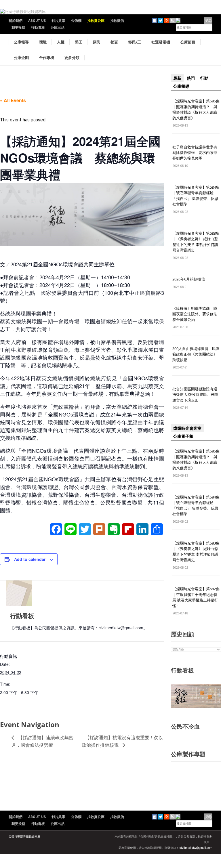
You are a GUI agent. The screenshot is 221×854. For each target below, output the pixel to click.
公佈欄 (76, 21)
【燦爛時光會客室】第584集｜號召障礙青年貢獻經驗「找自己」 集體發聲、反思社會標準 (196, 196)
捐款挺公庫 (95, 21)
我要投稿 (18, 28)
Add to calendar (29, 559)
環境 (43, 42)
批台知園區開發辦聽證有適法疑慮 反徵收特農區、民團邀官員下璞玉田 (195, 394)
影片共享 (58, 21)
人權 (60, 42)
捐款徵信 (117, 21)
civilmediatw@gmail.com (196, 847)
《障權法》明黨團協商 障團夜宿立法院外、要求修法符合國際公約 (194, 314)
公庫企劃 (21, 57)
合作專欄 (46, 57)
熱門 (191, 78)
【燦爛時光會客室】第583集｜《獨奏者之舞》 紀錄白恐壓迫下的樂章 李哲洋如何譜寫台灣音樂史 (196, 242)
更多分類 (71, 57)
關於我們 (15, 21)
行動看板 (38, 28)
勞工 (78, 42)
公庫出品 (57, 28)
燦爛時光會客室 (187, 428)
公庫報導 (21, 42)
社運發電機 (160, 42)
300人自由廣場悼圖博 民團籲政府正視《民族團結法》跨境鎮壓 (196, 354)
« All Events (13, 100)
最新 (177, 78)
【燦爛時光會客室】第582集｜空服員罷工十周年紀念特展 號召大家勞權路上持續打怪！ (196, 597)
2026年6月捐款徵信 (188, 279)
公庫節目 (187, 42)
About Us (37, 21)
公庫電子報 (183, 436)
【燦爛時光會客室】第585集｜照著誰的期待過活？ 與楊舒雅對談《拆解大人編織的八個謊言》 (196, 109)
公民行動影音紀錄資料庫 (24, 836)
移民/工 (134, 42)
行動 (204, 78)
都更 (114, 42)
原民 (96, 42)
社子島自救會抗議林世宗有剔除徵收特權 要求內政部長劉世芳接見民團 (194, 152)
